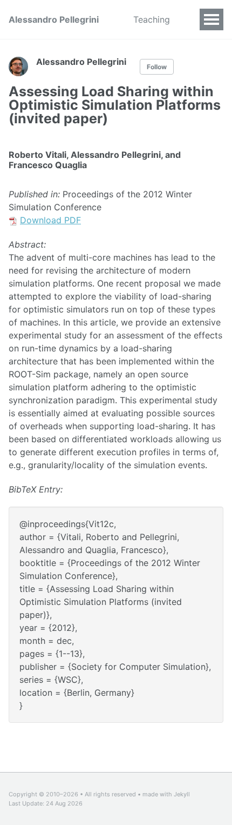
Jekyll (182, 794)
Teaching (151, 19)
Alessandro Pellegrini (54, 19)
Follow (157, 67)
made (150, 794)
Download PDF (50, 220)
